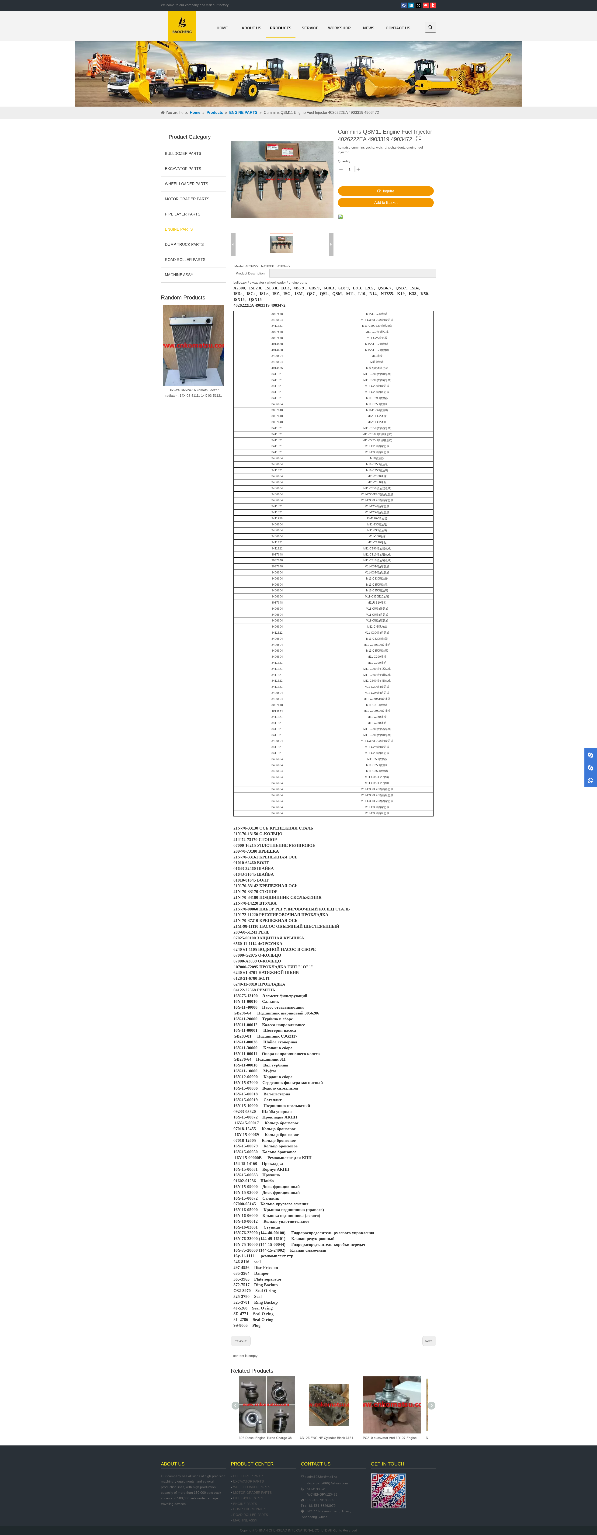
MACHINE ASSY (179, 275)
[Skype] (590, 754)
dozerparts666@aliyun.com (327, 1483)
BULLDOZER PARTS (183, 154)
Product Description (250, 273)
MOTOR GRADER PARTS (187, 199)
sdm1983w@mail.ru (322, 1477)
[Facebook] (404, 5)
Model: (239, 266)
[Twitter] (418, 5)
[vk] (426, 5)
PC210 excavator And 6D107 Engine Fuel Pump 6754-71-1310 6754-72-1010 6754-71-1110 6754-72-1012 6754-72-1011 (333, 1438)
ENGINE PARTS (179, 229)
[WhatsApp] (590, 780)
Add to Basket (385, 203)
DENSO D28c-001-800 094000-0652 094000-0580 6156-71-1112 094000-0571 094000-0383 (396, 1438)
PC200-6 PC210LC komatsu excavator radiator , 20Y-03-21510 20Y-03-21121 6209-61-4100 (193, 352)
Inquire (388, 191)
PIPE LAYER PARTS (182, 214)
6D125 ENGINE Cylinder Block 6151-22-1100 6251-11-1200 (270, 1438)
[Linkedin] (411, 5)
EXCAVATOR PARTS (183, 169)
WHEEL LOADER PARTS (186, 184)
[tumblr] (433, 5)
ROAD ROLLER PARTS (185, 260)
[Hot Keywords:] (430, 27)
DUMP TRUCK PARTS (184, 245)
